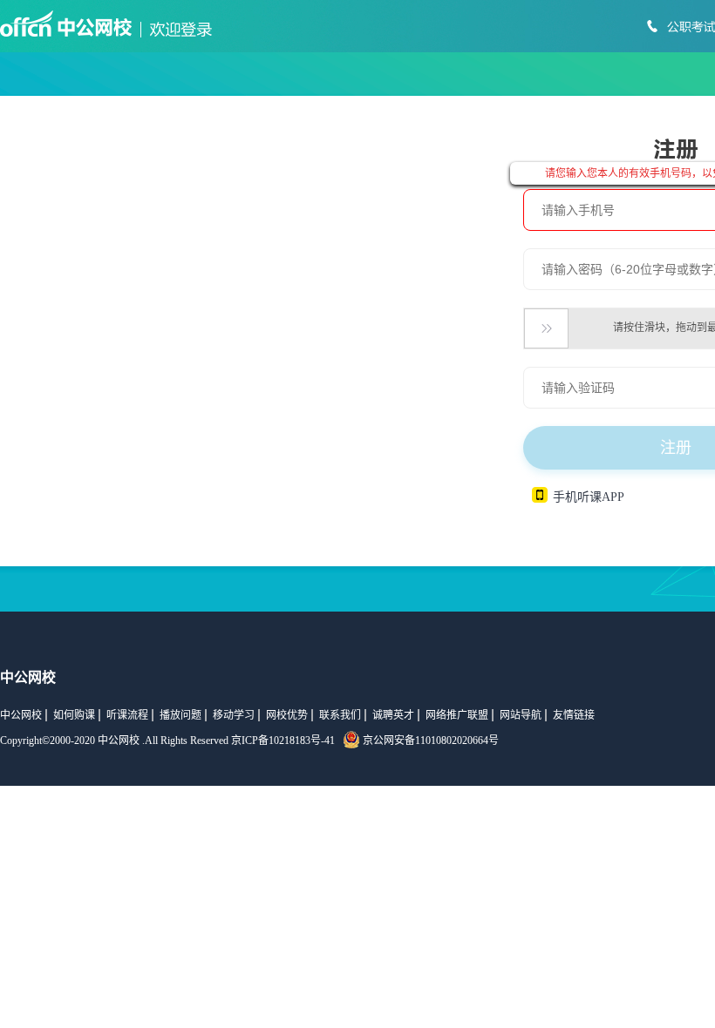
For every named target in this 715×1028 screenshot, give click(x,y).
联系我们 (340, 715)
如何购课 (74, 715)
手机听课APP (588, 497)
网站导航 (520, 715)
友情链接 (574, 715)
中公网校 (21, 715)
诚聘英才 (393, 715)
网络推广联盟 (457, 715)
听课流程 (127, 715)
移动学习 (234, 715)
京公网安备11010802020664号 (431, 740)
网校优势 (287, 715)
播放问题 (180, 715)
